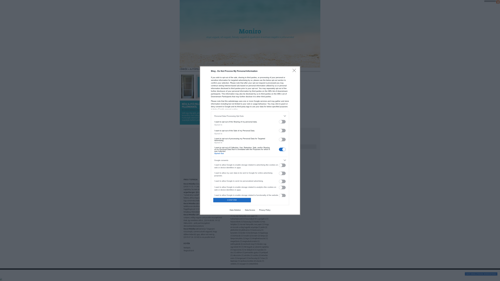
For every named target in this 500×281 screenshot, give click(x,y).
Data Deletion (235, 210)
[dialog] (250, 140)
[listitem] (250, 116)
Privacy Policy (264, 210)
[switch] (282, 121)
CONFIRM (232, 200)
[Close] (295, 71)
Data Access (250, 210)
